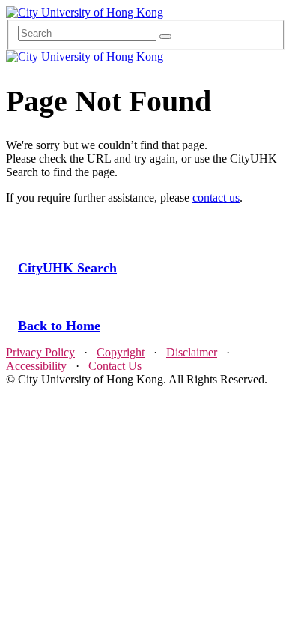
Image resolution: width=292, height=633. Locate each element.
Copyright (121, 352)
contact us (216, 197)
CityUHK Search (67, 267)
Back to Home (59, 325)
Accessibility (36, 365)
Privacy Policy (40, 352)
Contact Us (115, 365)
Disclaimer (191, 352)
